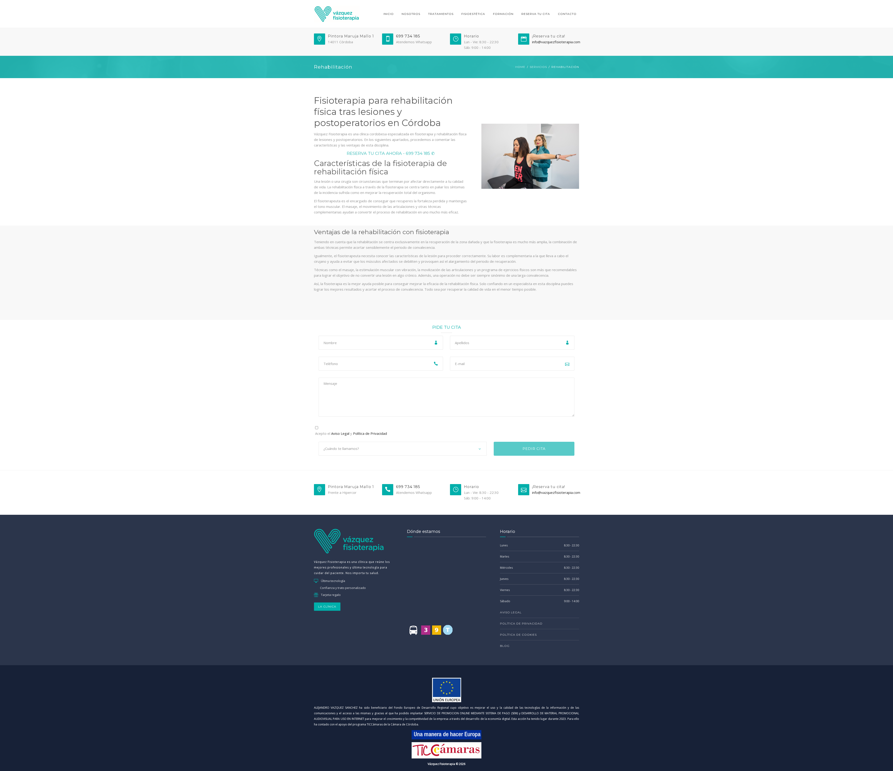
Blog (505, 646)
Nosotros (411, 14)
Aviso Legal (340, 433)
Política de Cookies (518, 634)
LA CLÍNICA (327, 606)
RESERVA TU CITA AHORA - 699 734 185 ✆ (391, 153)
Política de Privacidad (370, 433)
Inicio (388, 14)
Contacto (567, 14)
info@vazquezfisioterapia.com (556, 42)
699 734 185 (408, 36)
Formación (503, 14)
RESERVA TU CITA (535, 14)
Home (520, 67)
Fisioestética (473, 14)
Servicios (538, 67)
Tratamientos (440, 14)
